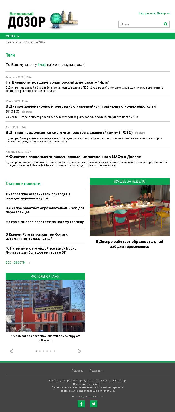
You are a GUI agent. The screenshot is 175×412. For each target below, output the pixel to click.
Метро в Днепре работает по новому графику (45, 221)
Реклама (77, 370)
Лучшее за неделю (129, 181)
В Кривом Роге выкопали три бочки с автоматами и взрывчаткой (37, 236)
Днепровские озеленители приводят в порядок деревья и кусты (38, 196)
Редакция (96, 370)
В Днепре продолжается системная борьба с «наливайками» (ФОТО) (70, 132)
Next (79, 351)
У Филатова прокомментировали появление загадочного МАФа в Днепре (73, 156)
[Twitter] (93, 403)
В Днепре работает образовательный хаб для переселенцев (45, 210)
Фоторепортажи (45, 276)
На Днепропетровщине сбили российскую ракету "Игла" (57, 82)
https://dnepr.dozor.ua (43, 16)
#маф (42, 64)
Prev (11, 351)
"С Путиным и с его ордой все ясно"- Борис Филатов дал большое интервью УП (41, 250)
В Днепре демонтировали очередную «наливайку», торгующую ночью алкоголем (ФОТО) (81, 108)
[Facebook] (81, 403)
